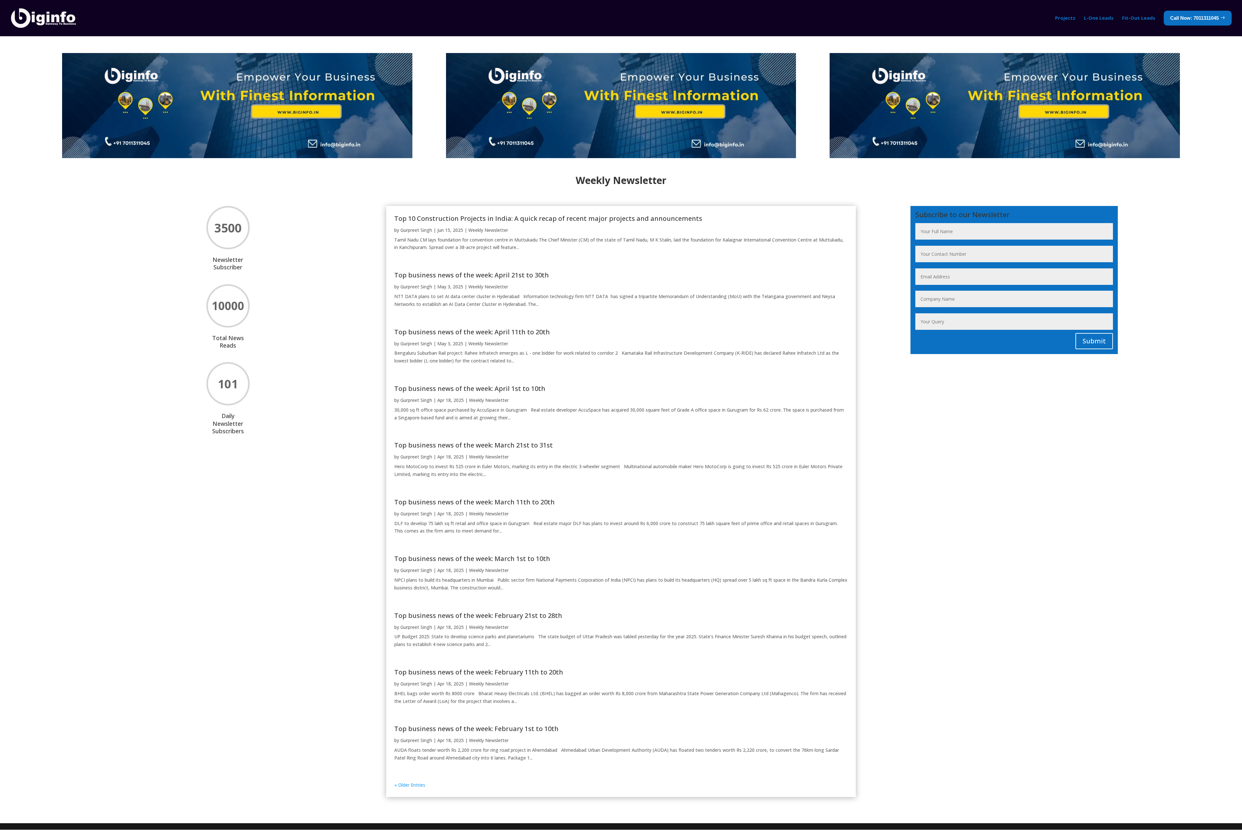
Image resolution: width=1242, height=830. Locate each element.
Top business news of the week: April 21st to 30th (471, 275)
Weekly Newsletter (488, 230)
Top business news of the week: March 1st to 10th (472, 558)
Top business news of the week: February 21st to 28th (478, 615)
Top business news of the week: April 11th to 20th (472, 332)
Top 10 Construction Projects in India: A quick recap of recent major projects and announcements (548, 218)
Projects (1065, 18)
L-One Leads (1099, 18)
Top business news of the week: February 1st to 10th (476, 728)
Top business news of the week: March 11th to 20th (474, 502)
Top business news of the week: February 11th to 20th (478, 672)
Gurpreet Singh (416, 230)
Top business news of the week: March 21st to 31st (473, 445)
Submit (1094, 341)
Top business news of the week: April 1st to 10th (469, 388)
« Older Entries (409, 785)
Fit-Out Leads (1138, 18)
